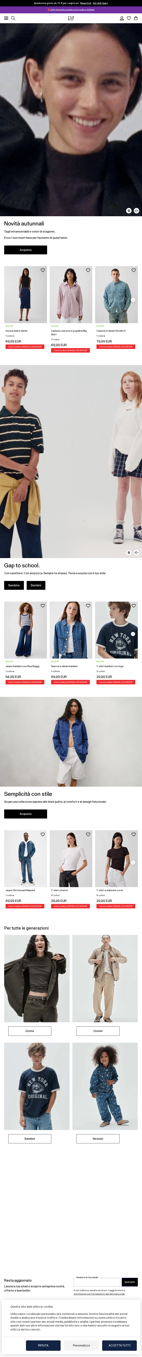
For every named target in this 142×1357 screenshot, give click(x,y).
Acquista (26, 250)
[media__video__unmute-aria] (136, 210)
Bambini (36, 585)
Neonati (98, 1138)
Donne (30, 1031)
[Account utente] (122, 18)
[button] (133, 300)
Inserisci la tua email (87, 1277)
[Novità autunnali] (71, 141)
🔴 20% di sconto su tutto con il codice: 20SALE (71, 9)
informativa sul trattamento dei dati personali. (99, 1294)
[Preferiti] (129, 18)
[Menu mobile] (6, 18)
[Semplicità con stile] (71, 759)
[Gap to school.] (71, 479)
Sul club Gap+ (100, 3)
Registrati (85, 3)
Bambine (14, 585)
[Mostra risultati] (13, 18)
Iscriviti (130, 1282)
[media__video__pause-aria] (129, 210)
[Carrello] (136, 18)
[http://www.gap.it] (71, 18)
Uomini (98, 1031)
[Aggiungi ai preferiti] (43, 270)
